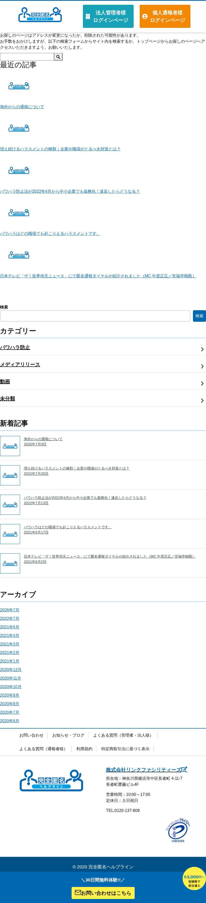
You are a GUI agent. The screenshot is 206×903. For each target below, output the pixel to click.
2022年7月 (9, 618)
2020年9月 (9, 695)
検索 (4, 307)
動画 (5, 381)
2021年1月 (9, 661)
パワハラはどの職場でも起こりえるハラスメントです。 (50, 233)
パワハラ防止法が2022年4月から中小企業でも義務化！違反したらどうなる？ (70, 191)
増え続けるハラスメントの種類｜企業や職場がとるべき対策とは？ (60, 149)
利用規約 (84, 749)
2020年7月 (9, 712)
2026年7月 (9, 610)
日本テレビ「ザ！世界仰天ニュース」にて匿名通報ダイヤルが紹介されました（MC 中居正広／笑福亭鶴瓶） (98, 276)
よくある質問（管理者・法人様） (123, 735)
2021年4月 (9, 635)
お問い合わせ (31, 735)
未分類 (7, 398)
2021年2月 (9, 653)
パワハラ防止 (15, 347)
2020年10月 (11, 687)
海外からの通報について (22, 107)
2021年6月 (9, 627)
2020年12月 (11, 670)
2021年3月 (9, 644)
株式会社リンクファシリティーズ (143, 769)
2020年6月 (9, 721)
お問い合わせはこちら (106, 893)
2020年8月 (9, 704)
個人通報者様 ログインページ (167, 16)
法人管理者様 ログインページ (110, 16)
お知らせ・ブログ (68, 735)
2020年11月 (10, 678)
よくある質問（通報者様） (43, 749)
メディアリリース (20, 364)
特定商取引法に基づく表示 (125, 749)
